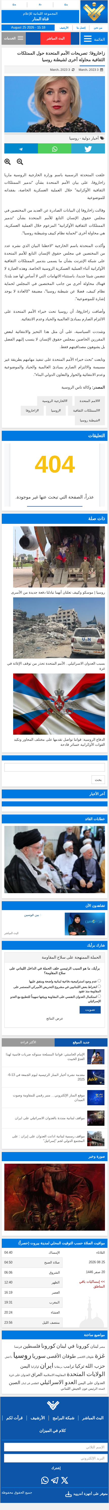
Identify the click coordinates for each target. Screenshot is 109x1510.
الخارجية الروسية (54, 401)
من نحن (98, 27)
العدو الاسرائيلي (58, 1382)
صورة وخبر (97, 1156)
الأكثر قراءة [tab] (28, 1042)
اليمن (25, 1366)
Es (66, 4)
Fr (40, 4)
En (14, 4)
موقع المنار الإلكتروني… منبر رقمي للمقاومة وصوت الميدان (49, 1097)
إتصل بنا (81, 27)
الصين (14, 1382)
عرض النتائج (54, 1018)
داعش (8, 1356)
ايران (46, 1365)
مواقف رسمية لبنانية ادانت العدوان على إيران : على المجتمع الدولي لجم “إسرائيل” (48, 1138)
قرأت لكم (14, 1418)
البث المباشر (56, 38)
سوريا (39, 1356)
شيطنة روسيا (89, 420)
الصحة (101, 1388)
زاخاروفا (31, 410)
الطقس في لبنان (30, 1383)
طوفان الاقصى (85, 1356)
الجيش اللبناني (71, 1388)
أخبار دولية (90, 138)
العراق (36, 1374)
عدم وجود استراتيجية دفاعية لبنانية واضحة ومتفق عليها (63, 981)
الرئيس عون (89, 1388)
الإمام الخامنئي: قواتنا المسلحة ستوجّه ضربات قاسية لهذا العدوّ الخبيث (45, 1056)
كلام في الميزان (52, 1430)
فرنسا (18, 1346)
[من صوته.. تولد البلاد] (54, 1197)
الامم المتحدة (89, 401)
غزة (100, 1355)
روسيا (74, 138)
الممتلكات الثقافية (85, 410)
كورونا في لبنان (72, 1346)
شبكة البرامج (63, 1418)
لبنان (94, 1346)
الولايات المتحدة (86, 1374)
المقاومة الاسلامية (54, 1375)
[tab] (55, 957)
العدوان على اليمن (91, 1383)
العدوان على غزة (19, 1375)
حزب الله (95, 1366)
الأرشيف (64, 27)
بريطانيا (58, 1366)
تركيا (79, 1366)
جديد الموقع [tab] (81, 1042)
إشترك (56, 1468)
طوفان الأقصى (61, 1356)
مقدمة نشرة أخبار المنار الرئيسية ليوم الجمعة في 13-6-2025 (46, 1077)
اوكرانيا (35, 1366)
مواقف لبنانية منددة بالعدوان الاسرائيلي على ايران (50, 1118)
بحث (98, 780)
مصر (102, 1346)
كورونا (48, 1346)
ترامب (68, 1366)
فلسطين (31, 1346)
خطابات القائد (95, 819)
